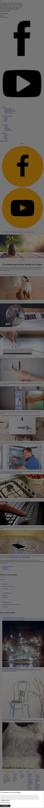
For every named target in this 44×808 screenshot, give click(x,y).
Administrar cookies (5, 802)
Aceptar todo (5, 805)
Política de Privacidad (5, 800)
